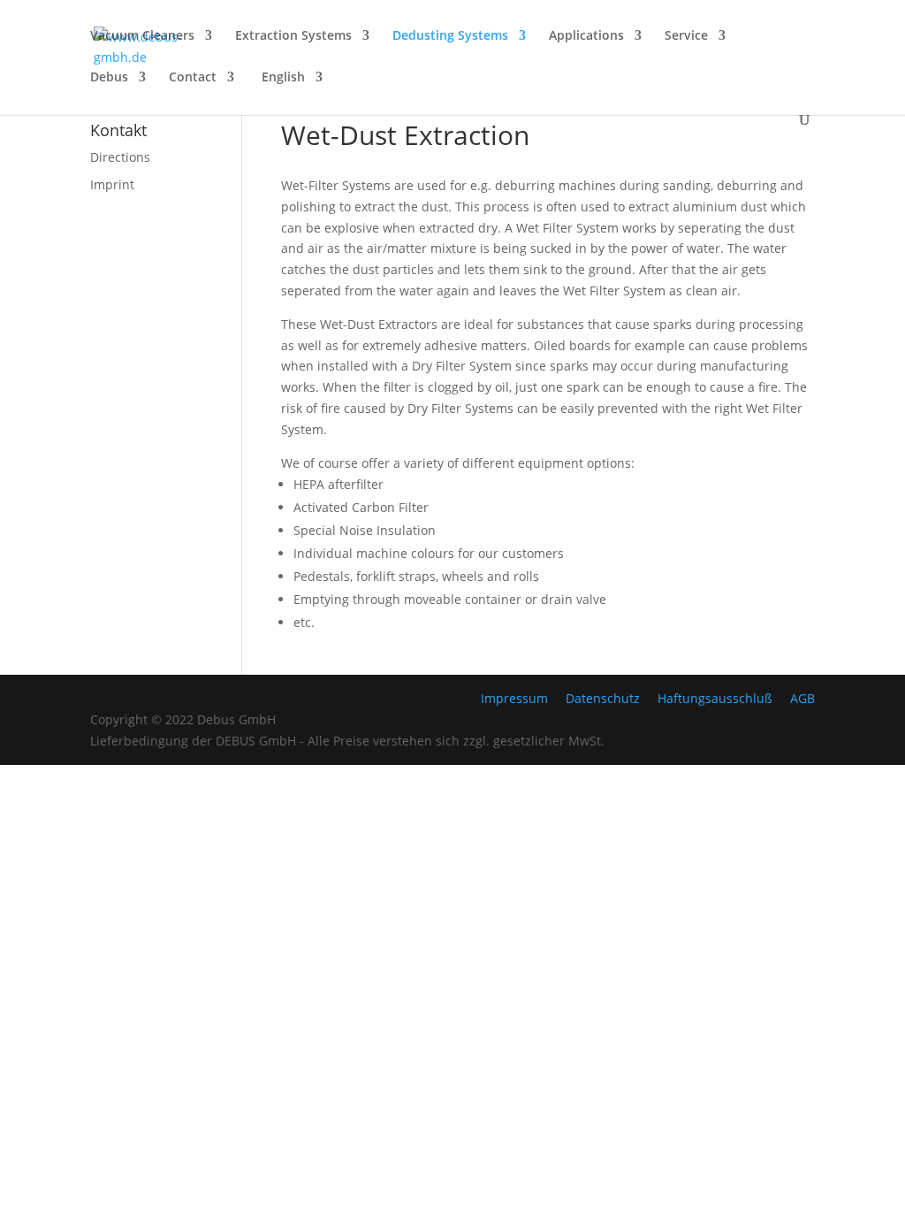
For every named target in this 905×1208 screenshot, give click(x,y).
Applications (586, 36)
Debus (109, 78)
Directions (120, 157)
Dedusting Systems (450, 36)
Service (686, 36)
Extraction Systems (293, 36)
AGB (802, 698)
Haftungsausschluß (715, 698)
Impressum (514, 698)
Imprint (112, 184)
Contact (193, 78)
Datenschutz (603, 698)
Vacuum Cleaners (142, 36)
